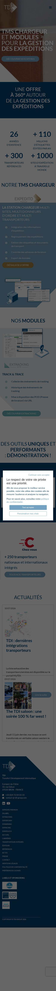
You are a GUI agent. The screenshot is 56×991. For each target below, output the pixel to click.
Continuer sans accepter (38, 475)
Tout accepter (28, 507)
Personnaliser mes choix (28, 514)
